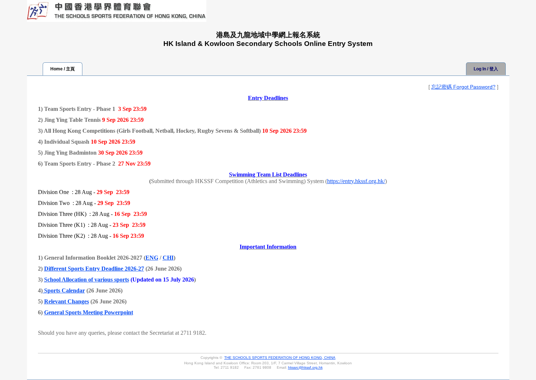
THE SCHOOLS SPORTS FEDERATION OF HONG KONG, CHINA (279, 358)
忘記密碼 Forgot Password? (463, 87)
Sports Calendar (64, 290)
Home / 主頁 (62, 68)
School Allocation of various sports (86, 279)
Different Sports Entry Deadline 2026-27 (94, 268)
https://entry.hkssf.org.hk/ (356, 181)
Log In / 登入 (486, 68)
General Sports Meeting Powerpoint (88, 312)
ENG (151, 258)
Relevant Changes (66, 301)
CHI (168, 258)
